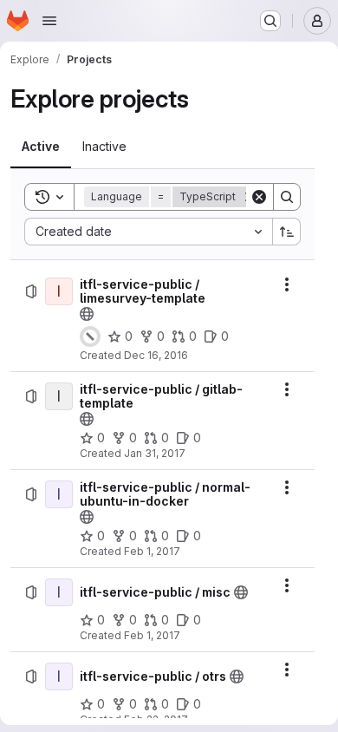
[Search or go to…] (270, 20)
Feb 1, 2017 (152, 551)
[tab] (40, 146)
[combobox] (148, 231)
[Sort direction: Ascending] (287, 231)
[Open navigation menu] (49, 21)
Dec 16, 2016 (156, 355)
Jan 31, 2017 (154, 453)
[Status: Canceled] (90, 336)
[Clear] (259, 196)
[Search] (287, 197)
